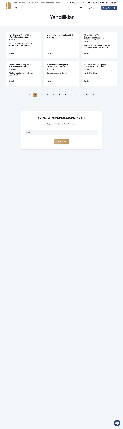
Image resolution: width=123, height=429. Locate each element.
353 (86, 94)
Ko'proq (58, 2)
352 (79, 94)
